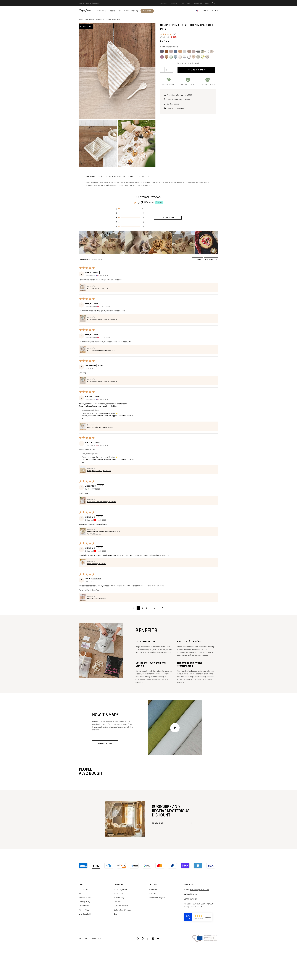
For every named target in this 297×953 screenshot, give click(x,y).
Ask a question (167, 217)
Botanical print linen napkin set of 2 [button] (100, 427)
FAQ (148, 177)
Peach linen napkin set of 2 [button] (97, 598)
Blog (207, 3)
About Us (174, 3)
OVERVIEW (90, 177)
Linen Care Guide (85, 914)
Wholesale (198, 3)
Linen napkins (89, 20)
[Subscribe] (189, 823)
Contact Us (83, 889)
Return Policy (84, 906)
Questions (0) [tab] (97, 259)
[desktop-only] (175, 727)
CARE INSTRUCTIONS (117, 177)
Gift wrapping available (175, 108)
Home (81, 20)
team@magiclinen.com (199, 889)
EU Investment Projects (122, 910)
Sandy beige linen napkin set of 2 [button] (99, 471)
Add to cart (198, 70)
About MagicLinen (120, 889)
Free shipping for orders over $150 (179, 95)
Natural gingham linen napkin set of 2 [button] (101, 350)
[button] (205, 11)
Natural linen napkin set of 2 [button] (97, 288)
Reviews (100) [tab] (85, 259)
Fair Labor (117, 902)
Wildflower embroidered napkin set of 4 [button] (101, 502)
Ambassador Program (157, 897)
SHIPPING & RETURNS (136, 177)
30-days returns (173, 104)
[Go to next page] (163, 608)
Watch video (105, 743)
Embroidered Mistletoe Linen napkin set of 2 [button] (103, 531)
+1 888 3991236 (190, 899)
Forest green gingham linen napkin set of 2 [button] (102, 319)
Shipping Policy (84, 902)
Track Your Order (85, 897)
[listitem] (90, 242)
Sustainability (186, 3)
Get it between (178, 99)
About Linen (118, 893)
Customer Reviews (121, 906)
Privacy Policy (84, 910)
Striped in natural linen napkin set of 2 (108, 20)
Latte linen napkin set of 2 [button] (96, 564)
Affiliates (152, 893)
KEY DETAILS (102, 177)
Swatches (163, 3)
